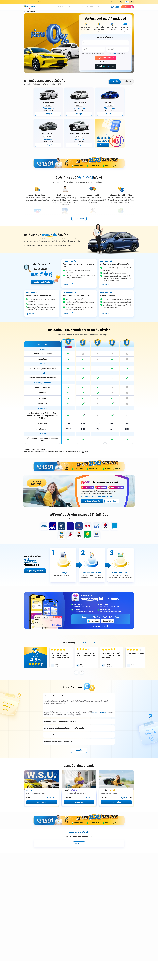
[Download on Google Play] (93, 621)
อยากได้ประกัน (46, 7)
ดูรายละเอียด (67, 285)
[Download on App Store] (107, 621)
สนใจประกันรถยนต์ (105, 37)
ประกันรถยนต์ (32, 11)
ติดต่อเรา (113, 2)
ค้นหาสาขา (101, 7)
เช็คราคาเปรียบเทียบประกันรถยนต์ (72, 708)
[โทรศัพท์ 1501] (115, 7)
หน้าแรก (26, 11)
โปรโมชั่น (81, 7)
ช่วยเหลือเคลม (70, 7)
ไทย (127, 2)
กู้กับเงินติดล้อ (59, 7)
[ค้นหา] (121, 2)
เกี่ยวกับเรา (27, 2)
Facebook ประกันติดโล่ (99, 712)
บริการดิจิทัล (89, 7)
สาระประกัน (38, 2)
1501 (67, 712)
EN (131, 2)
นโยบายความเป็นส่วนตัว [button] (114, 53)
